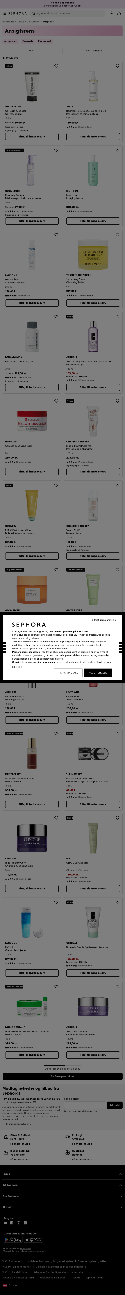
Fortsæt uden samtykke (103, 619)
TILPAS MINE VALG (68, 672)
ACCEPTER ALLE (98, 672)
